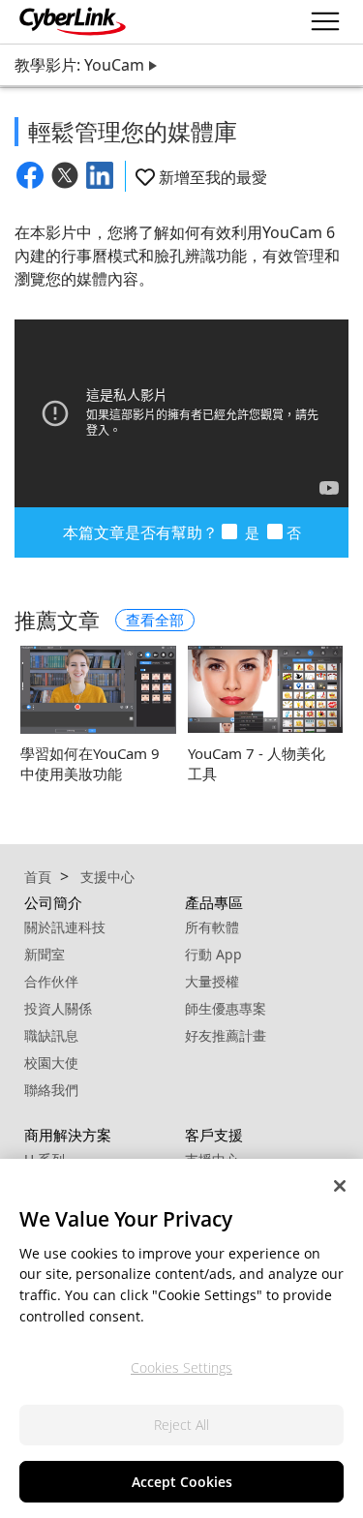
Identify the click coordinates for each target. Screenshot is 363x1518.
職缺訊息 (51, 1035)
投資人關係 (58, 1008)
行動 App (213, 954)
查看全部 (155, 619)
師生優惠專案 (225, 1008)
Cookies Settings (181, 1367)
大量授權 (212, 981)
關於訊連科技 (65, 927)
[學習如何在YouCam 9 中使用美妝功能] (98, 689)
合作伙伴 (51, 981)
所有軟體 (212, 927)
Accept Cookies (182, 1481)
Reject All (181, 1424)
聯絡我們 (51, 1089)
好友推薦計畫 (225, 1035)
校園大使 (51, 1062)
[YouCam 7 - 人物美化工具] (266, 689)
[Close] (339, 1186)
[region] (181, 1338)
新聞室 (44, 954)
